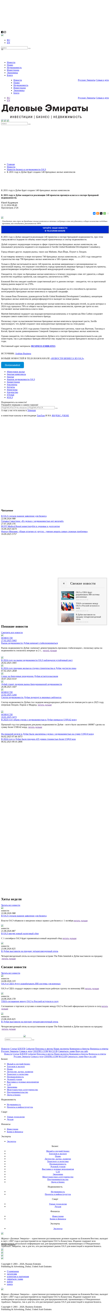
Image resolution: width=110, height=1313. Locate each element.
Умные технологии (16, 1117)
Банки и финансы (15, 1131)
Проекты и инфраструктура (20, 1107)
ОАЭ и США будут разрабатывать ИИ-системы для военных (31, 983)
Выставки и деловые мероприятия (23, 1082)
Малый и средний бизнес (18, 1064)
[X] (101, 213)
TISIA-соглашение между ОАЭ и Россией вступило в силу (30, 1001)
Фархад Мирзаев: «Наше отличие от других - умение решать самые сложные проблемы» (44, 531)
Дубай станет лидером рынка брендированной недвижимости (31, 684)
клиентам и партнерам (18, 1276)
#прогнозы (12, 389)
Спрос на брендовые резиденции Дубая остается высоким (29, 676)
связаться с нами (15, 1279)
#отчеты (11, 387)
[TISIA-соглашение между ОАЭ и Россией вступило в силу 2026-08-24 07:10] (67, 610)
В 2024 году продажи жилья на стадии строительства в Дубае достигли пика (38, 668)
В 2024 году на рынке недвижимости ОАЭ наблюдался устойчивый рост (37, 660)
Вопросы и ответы (99, 1048)
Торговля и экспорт (16, 1066)
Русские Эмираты (86, 80)
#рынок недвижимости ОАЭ (21, 379)
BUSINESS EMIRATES (43, 346)
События (30, 1048)
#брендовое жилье (16, 371)
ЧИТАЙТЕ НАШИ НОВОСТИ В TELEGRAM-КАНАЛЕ (55, 229)
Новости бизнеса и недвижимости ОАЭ (26, 169)
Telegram (31, 410)
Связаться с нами (66, 1051)
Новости (11, 62)
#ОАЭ (10, 397)
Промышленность (15, 1077)
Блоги (10, 75)
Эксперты (11, 1141)
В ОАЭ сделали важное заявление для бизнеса (24, 516)
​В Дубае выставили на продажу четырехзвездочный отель (29, 951)
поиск (10, 1284)
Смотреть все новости (12, 632)
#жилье (10, 377)
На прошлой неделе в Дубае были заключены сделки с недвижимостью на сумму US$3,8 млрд (47, 734)
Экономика (12, 72)
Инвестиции (13, 70)
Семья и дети (102, 80)
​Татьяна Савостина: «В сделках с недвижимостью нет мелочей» (32, 521)
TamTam (41, 415)
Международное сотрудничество (22, 1089)
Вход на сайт (81, 1051)
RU (8, 40)
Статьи (13, 1048)
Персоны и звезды (44, 1048)
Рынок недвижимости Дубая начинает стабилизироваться (29, 643)
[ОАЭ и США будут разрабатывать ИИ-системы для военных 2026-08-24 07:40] (67, 599)
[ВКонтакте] (94, 213)
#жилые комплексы (16, 374)
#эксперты (12, 384)
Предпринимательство (17, 1092)
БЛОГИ (21, 1048)
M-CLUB (53, 1051)
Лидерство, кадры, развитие (20, 1071)
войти (10, 1281)
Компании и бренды (80, 1048)
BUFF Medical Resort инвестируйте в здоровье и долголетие (30, 526)
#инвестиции (13, 382)
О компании (13, 1271)
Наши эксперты (61, 1048)
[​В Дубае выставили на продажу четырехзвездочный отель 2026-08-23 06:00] (67, 621)
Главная (11, 164)
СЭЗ (9, 1084)
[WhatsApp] (104, 213)
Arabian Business (23, 353)
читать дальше (50, 650)
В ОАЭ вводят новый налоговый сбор (20, 933)
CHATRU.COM (40, 1051)
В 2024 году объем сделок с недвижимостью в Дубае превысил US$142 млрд (39, 719)
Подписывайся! (12, 365)
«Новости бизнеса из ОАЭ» (67, 358)
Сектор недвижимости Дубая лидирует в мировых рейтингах (31, 697)
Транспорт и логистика (17, 1074)
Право (10, 65)
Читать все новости (10, 905)
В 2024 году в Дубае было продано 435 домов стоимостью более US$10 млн (38, 739)
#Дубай (10, 395)
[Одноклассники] (97, 213)
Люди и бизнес (14, 1095)
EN (8, 42)
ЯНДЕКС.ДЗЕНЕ (60, 415)
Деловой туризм (14, 1079)
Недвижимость (14, 67)
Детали (10, 1119)
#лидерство (12, 392)
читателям (12, 1274)
